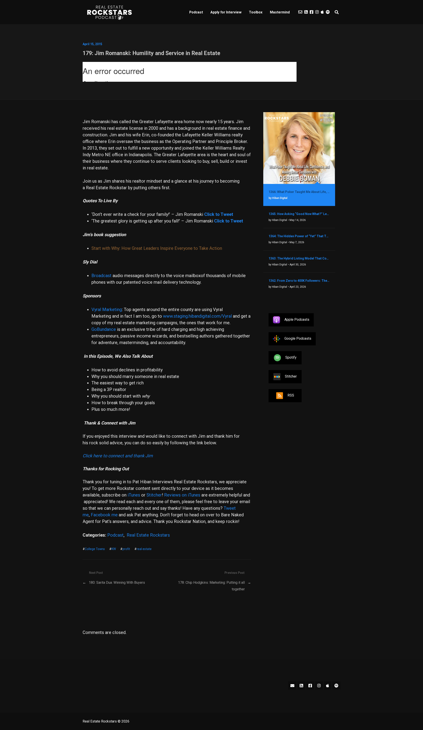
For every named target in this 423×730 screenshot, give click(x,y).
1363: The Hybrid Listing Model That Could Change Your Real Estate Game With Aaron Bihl (299, 258)
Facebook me (104, 514)
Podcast (196, 12)
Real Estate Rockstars (148, 535)
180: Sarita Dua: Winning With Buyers (117, 582)
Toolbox (255, 12)
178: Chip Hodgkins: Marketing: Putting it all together (211, 585)
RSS (291, 395)
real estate (144, 549)
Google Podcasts (297, 339)
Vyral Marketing (106, 309)
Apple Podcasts (296, 320)
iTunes (134, 495)
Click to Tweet (228, 221)
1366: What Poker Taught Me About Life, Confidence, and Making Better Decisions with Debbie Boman (299, 192)
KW (113, 549)
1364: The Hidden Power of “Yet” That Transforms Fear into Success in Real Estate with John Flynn (299, 236)
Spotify (291, 358)
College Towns (95, 549)
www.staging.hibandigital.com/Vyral (197, 316)
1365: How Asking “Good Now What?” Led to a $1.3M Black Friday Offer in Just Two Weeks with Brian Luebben (299, 214)
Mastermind (280, 12)
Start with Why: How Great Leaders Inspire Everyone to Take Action (156, 248)
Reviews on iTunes (182, 495)
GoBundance (103, 329)
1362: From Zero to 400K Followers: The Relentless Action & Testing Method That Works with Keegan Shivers (299, 280)
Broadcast (101, 275)
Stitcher (154, 495)
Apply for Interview (225, 12)
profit (126, 549)
